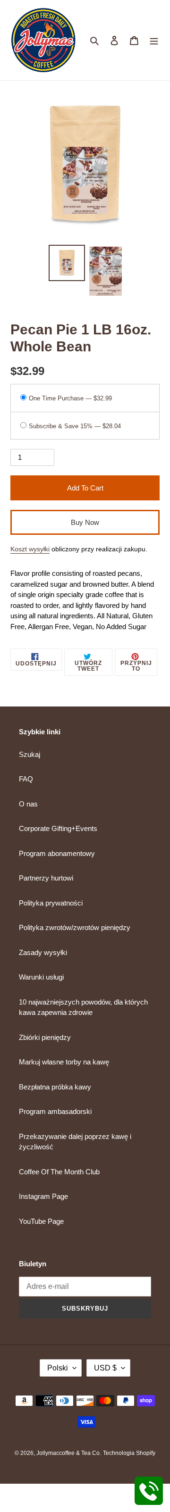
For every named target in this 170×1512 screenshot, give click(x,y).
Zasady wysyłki (43, 952)
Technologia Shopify (129, 1453)
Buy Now (85, 522)
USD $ (105, 1368)
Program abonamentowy (57, 853)
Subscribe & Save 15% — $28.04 (75, 426)
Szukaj (29, 754)
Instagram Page (43, 1196)
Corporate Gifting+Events (58, 828)
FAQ (26, 779)
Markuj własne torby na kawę (64, 1062)
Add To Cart (85, 488)
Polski (57, 1368)
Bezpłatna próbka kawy (55, 1087)
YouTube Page (41, 1221)
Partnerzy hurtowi (46, 878)
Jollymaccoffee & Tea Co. (68, 1453)
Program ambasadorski (55, 1111)
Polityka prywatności (51, 903)
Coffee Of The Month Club (59, 1172)
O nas (28, 804)
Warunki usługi (41, 977)
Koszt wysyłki (30, 549)
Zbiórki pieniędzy (45, 1037)
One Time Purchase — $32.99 (70, 398)
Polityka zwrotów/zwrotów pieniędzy (74, 927)
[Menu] (154, 40)
